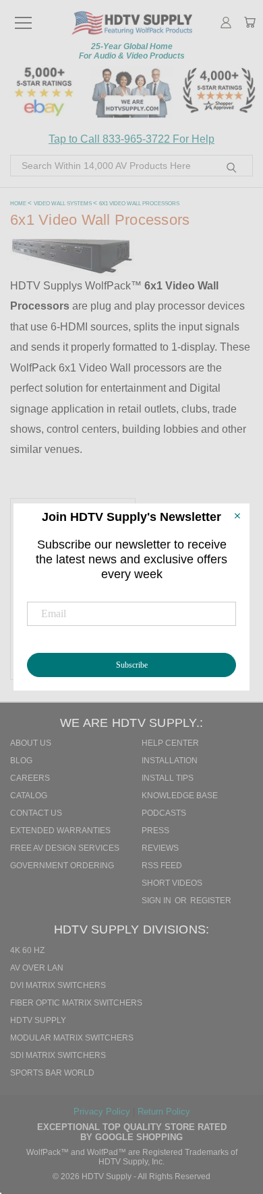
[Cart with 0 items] (249, 23)
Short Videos (172, 883)
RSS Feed (162, 865)
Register (210, 900)
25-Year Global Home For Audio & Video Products (132, 51)
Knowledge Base (180, 795)
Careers (30, 778)
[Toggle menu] (23, 17)
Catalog (28, 795)
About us (30, 743)
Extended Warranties (60, 830)
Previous (235, 1124)
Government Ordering (62, 865)
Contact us (36, 813)
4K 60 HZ (27, 950)
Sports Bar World (52, 1073)
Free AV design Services (64, 848)
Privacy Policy (103, 1112)
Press (155, 830)
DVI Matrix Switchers (58, 985)
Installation (170, 760)
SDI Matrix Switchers (58, 1055)
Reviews (160, 848)
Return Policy (164, 1112)
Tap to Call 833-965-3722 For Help (131, 139)
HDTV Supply (38, 1020)
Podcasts (164, 813)
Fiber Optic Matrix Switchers (76, 1003)
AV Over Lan (36, 968)
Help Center (170, 743)
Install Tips (168, 778)
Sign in (157, 900)
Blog (21, 760)
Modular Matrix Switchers (72, 1038)
